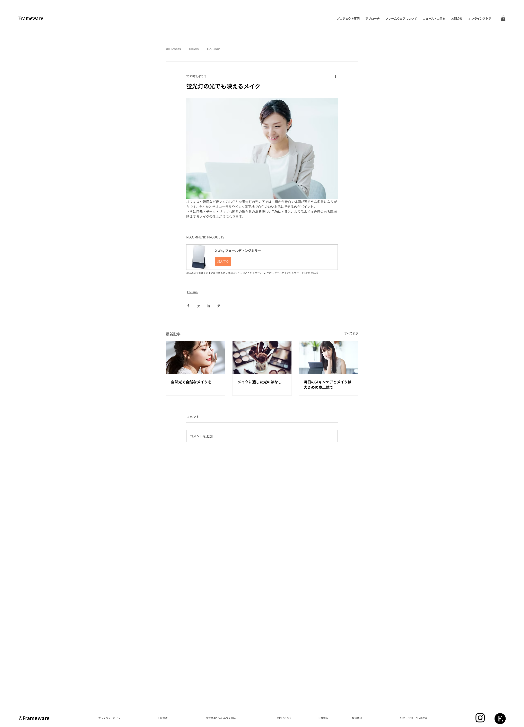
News (194, 49)
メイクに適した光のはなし (259, 381)
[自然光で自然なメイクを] (195, 357)
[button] (262, 257)
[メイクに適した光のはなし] (262, 357)
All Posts (173, 49)
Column (213, 49)
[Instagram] (480, 717)
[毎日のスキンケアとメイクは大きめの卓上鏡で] (328, 357)
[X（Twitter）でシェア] (198, 306)
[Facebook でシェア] (188, 306)
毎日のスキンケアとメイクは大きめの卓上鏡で (327, 384)
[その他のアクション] (335, 76)
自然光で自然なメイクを (191, 381)
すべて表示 (351, 333)
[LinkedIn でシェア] (208, 306)
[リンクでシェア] (218, 306)
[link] (503, 18)
